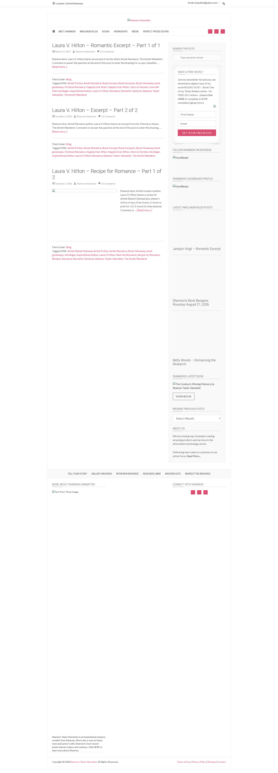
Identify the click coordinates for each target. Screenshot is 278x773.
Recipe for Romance (149, 254)
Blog (68, 79)
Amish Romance (92, 83)
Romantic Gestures (131, 90)
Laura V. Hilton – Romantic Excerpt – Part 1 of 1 (106, 45)
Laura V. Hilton (101, 90)
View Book (183, 396)
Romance (115, 90)
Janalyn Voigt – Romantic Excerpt (197, 249)
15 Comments (108, 183)
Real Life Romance (126, 254)
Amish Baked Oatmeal (80, 250)
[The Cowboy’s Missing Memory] (197, 386)
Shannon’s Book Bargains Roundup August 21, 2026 (191, 302)
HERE (96, 747)
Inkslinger (63, 90)
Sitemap (212, 761)
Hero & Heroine (139, 86)
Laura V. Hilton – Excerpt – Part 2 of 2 (95, 110)
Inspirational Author (81, 90)
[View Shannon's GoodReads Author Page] (197, 192)
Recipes (56, 258)
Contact (222, 761)
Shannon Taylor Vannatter (117, 155)
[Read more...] (59, 66)
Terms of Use (183, 761)
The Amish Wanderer (75, 94)
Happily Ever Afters (119, 86)
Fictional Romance (75, 86)
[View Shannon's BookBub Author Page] (197, 164)
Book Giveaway (144, 83)
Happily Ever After (96, 86)
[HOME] (54, 32)
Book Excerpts (127, 83)
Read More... (194, 455)
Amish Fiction (75, 83)
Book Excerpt (110, 83)
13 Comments (107, 51)
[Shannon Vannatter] (139, 20)
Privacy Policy (199, 761)
